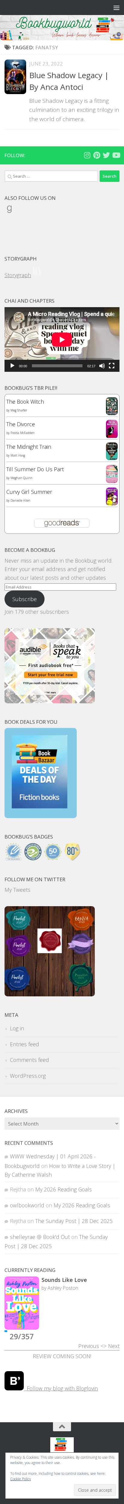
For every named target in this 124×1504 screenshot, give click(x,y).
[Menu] (116, 7)
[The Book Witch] (112, 413)
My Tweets (17, 889)
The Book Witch (25, 401)
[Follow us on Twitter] (106, 155)
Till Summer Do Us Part (35, 469)
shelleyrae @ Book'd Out (40, 1236)
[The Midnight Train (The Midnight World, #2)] (112, 458)
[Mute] (102, 366)
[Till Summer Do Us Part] (112, 481)
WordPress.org (28, 1075)
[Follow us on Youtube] (115, 155)
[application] (62, 339)
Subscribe (24, 599)
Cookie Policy (20, 1478)
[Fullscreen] (112, 366)
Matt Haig (18, 455)
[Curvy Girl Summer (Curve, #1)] (112, 503)
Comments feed (29, 1059)
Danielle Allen (20, 500)
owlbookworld (27, 1205)
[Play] (12, 366)
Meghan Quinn (22, 478)
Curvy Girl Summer (29, 491)
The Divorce (20, 424)
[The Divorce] (112, 436)
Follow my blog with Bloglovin (61, 1388)
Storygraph (18, 275)
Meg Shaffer (19, 410)
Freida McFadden (23, 433)
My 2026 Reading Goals (63, 1189)
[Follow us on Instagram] (87, 155)
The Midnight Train (28, 446)
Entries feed (24, 1044)
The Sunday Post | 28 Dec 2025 (74, 1220)
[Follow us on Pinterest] (96, 155)
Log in (17, 1028)
